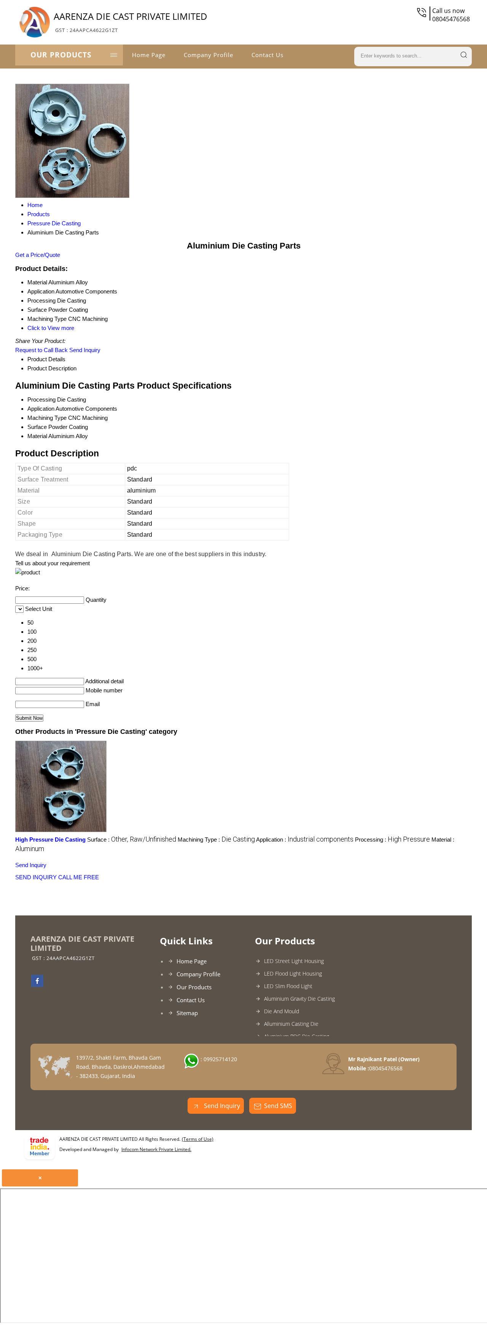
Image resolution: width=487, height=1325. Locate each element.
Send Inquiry (84, 350)
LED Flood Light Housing (293, 973)
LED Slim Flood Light (288, 986)
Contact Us (267, 55)
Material (37, 436)
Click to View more (50, 328)
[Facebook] (37, 985)
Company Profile (208, 55)
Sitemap (187, 1013)
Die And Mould (281, 1011)
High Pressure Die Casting (50, 839)
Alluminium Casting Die (291, 1023)
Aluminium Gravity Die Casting (299, 998)
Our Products (60, 55)
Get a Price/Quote (37, 255)
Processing (41, 399)
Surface (37, 427)
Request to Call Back (41, 350)
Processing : (392, 839)
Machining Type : (216, 839)
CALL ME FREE (78, 877)
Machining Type (47, 418)
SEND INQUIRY (36, 877)
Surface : (131, 839)
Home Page (149, 55)
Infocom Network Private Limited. (156, 1149)
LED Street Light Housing (294, 961)
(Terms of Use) (197, 1139)
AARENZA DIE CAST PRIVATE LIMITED (130, 21)
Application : (304, 839)
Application (40, 408)
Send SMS (278, 1106)
